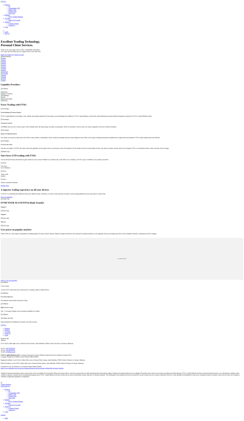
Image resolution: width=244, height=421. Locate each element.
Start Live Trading (6, 55)
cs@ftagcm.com (10, 352)
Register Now (5, 186)
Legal (6, 27)
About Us (7, 22)
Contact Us (11, 25)
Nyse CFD (11, 13)
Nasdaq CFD (12, 11)
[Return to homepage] (3, 1)
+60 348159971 (10, 350)
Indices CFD (12, 10)
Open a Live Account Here (9, 280)
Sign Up (7, 33)
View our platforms (6, 197)
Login (6, 32)
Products (7, 5)
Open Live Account (14, 20)
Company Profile (13, 23)
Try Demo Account (18, 55)
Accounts (7, 18)
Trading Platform (6, 384)
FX (9, 6)
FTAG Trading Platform (15, 17)
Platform (7, 15)
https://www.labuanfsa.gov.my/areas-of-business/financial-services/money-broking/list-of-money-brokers (32, 368)
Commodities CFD (14, 8)
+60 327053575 (10, 348)
